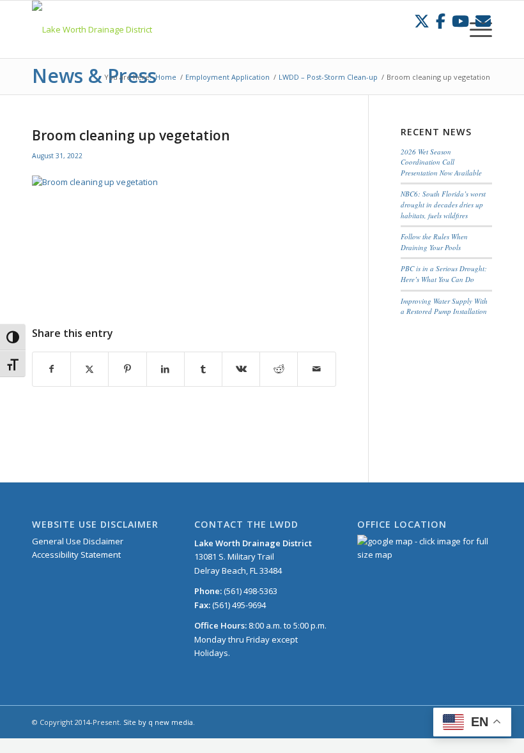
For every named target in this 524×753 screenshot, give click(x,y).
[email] (483, 20)
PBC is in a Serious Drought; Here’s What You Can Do (444, 274)
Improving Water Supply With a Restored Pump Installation (444, 306)
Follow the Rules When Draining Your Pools (434, 242)
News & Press (94, 76)
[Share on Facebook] (51, 368)
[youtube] (460, 20)
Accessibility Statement (76, 554)
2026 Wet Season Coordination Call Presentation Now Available (441, 162)
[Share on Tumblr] (203, 368)
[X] (422, 20)
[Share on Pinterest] (127, 368)
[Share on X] (89, 368)
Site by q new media (158, 722)
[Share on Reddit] (278, 368)
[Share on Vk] (240, 368)
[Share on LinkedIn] (165, 368)
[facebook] (441, 20)
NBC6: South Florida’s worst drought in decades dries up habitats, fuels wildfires (443, 204)
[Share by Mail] (316, 368)
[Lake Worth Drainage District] (92, 29)
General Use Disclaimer (77, 541)
